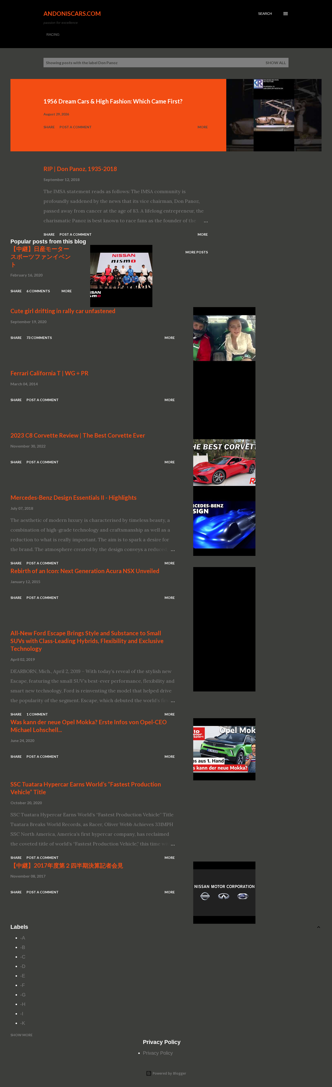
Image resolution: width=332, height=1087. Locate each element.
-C (22, 956)
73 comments (39, 338)
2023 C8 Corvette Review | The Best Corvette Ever (77, 435)
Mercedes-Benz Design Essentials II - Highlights (73, 497)
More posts (196, 252)
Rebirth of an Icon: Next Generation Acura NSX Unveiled (84, 570)
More (203, 127)
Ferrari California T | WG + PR (49, 373)
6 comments (38, 291)
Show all (276, 62)
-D (22, 966)
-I (21, 1013)
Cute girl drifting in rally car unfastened (62, 310)
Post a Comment (76, 127)
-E (22, 975)
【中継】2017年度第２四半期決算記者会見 (66, 865)
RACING (53, 34)
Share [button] (49, 127)
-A (22, 937)
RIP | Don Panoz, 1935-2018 (80, 168)
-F (22, 985)
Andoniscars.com (72, 13)
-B (22, 947)
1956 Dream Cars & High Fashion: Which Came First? (113, 101)
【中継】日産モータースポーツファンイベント (40, 256)
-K (22, 1023)
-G (23, 994)
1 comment (37, 714)
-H (22, 1004)
